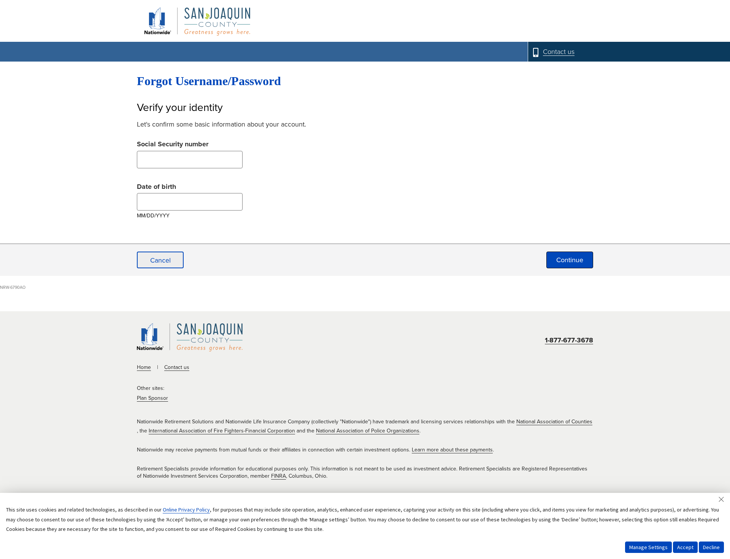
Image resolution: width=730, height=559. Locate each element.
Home (144, 367)
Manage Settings (648, 547)
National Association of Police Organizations (367, 431)
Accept (685, 547)
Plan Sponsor (152, 398)
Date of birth (156, 186)
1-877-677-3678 (569, 340)
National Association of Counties (554, 421)
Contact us (176, 367)
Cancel (160, 260)
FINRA (278, 476)
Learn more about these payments (452, 450)
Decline (711, 547)
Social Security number (172, 143)
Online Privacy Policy (186, 509)
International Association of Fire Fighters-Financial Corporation (222, 431)
